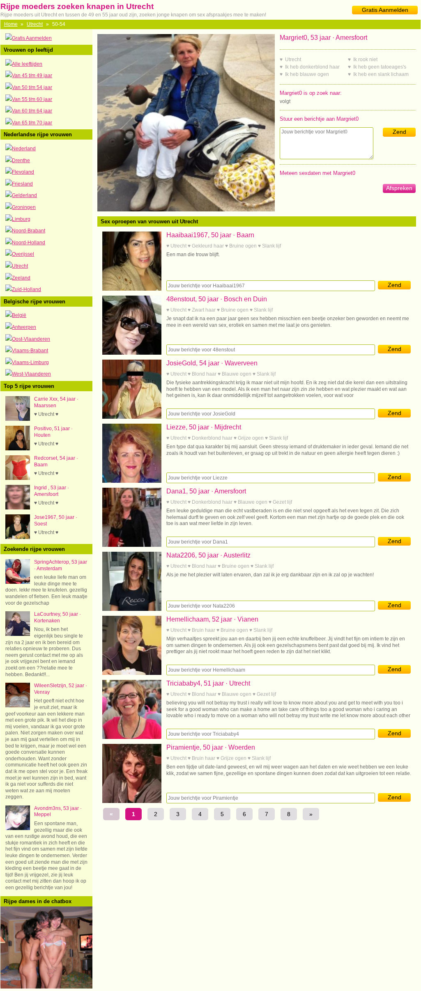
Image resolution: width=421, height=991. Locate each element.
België (19, 315)
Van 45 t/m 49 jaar (32, 75)
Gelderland (24, 195)
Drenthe (21, 160)
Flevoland (23, 172)
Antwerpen (24, 327)
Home (11, 24)
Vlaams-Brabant (30, 350)
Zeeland (21, 278)
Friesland (22, 184)
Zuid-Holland (26, 289)
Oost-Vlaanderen (31, 339)
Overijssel (23, 254)
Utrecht (35, 24)
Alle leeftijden (27, 64)
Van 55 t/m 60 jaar (32, 99)
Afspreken (399, 188)
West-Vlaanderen (31, 374)
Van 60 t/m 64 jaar (32, 111)
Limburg (21, 219)
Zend (399, 131)
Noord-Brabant (28, 231)
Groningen (24, 207)
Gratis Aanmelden (385, 10)
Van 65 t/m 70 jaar (32, 123)
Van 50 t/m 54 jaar (32, 87)
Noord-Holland (28, 242)
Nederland (24, 148)
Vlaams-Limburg (30, 362)
